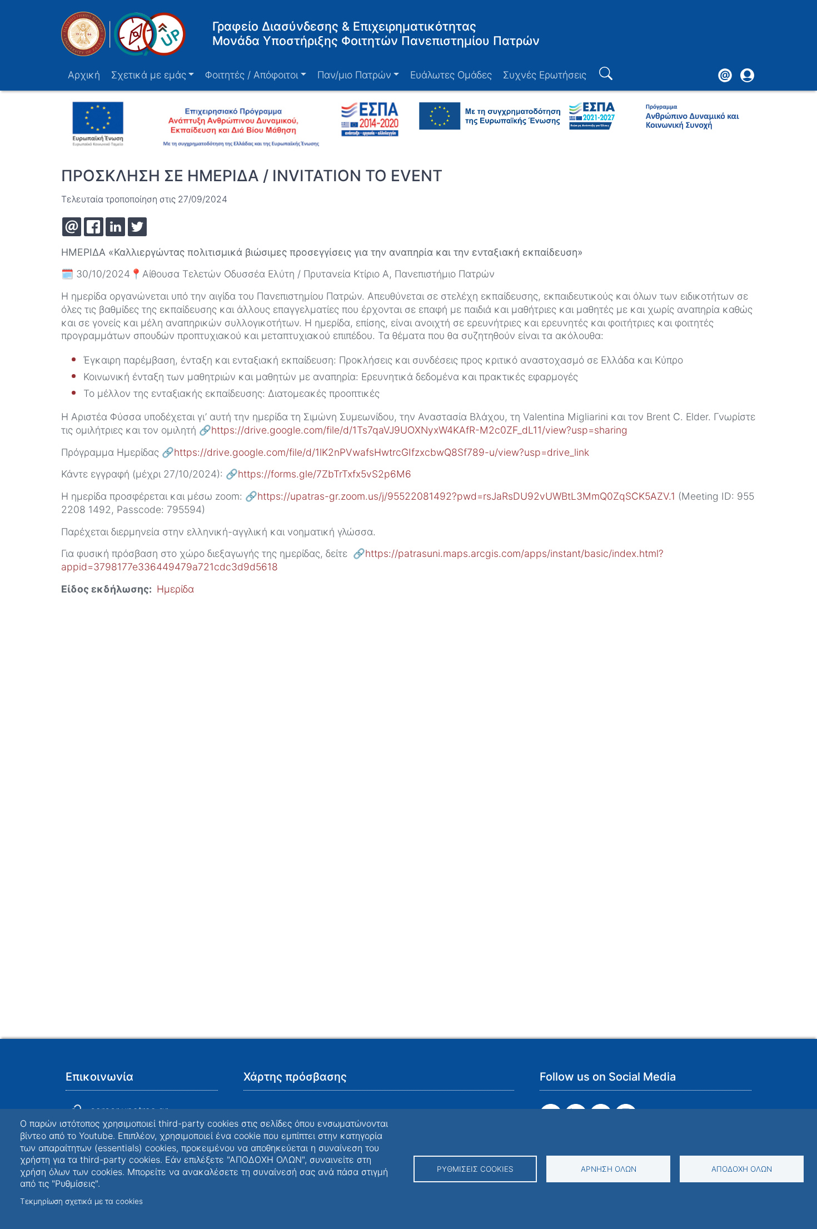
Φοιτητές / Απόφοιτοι (251, 75)
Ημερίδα (175, 589)
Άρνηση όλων (608, 1169)
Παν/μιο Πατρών (354, 75)
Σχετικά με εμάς (148, 75)
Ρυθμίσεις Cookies (475, 1169)
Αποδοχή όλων (741, 1169)
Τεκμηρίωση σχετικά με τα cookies (81, 1201)
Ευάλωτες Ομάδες (451, 75)
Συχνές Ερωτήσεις (544, 75)
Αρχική (84, 75)
